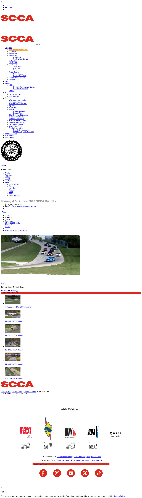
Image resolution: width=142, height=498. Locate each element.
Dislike (14, 291)
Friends (12, 186)
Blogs (11, 194)
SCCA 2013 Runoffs (14, 207)
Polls (11, 192)
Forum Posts (14, 184)
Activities (8, 175)
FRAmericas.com (62, 460)
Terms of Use (5, 392)
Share (6, 234)
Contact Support (30, 392)
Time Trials (13, 64)
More (7, 182)
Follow (4, 212)
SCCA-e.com (96, 457)
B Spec (33, 207)
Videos (11, 85)
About (7, 98)
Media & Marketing (16, 128)
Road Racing (14, 72)
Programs (8, 48)
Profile (7, 173)
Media (7, 83)
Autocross (13, 55)
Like (5, 291)
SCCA (3, 165)
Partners (12, 109)
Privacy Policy (17, 392)
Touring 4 (26, 207)
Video (7, 215)
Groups (12, 190)
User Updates (14, 195)
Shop (7, 92)
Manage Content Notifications (16, 230)
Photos (7, 177)
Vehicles (8, 180)
